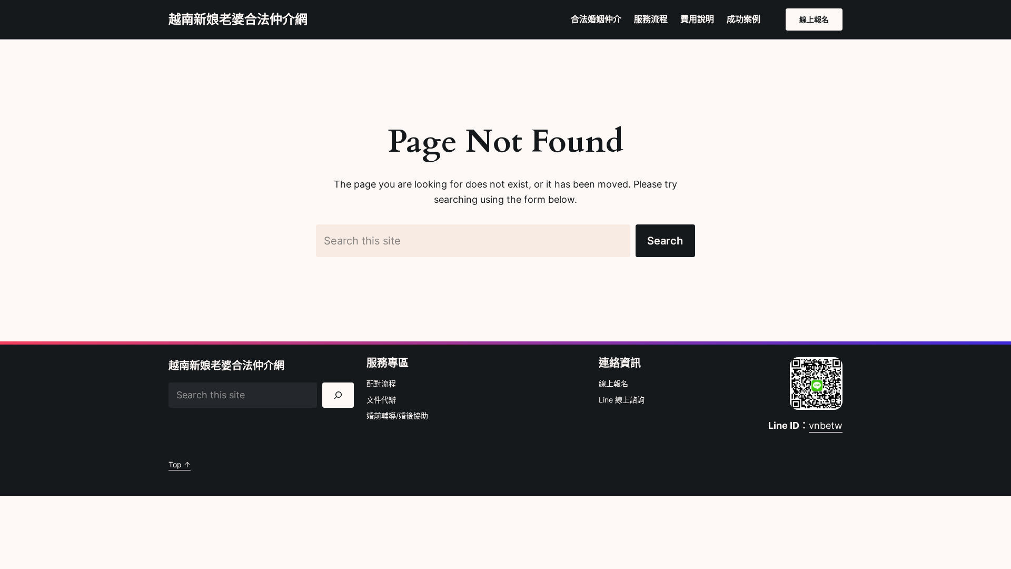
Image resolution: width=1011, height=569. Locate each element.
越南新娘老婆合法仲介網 (238, 19)
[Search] (338, 395)
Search (665, 240)
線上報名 (814, 19)
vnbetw (826, 425)
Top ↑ (179, 464)
